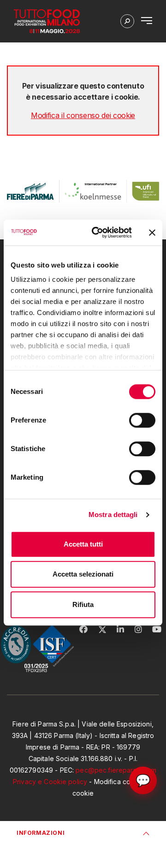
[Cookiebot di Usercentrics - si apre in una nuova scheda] (97, 232)
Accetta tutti (83, 544)
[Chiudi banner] (152, 232)
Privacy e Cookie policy (50, 781)
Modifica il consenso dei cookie (83, 115)
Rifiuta (83, 604)
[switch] (142, 420)
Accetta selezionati (83, 574)
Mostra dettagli (113, 514)
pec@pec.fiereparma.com (116, 770)
